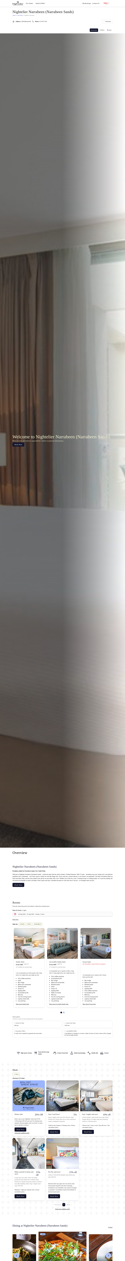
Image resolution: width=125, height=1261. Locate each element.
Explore (110, 1227)
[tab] (94, 30)
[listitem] (24, 1053)
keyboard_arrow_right (108, 949)
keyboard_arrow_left (17, 1255)
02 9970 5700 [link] (43, 21)
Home (14, 15)
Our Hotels (29, 3)
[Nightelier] (17, 3)
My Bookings (86, 3)
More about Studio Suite (22, 1004)
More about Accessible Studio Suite (58, 1004)
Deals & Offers (40, 3)
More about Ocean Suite (89, 1004)
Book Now (18, 444)
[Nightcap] (106, 3)
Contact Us (95, 3)
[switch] (22, 924)
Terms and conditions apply (22, 1133)
